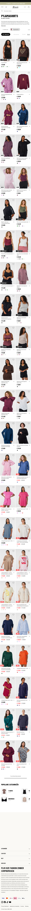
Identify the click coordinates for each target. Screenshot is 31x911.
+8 (8, 66)
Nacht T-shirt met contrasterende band (5, 222)
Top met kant (4, 62)
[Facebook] (5, 902)
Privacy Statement (5, 906)
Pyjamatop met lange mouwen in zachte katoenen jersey (6, 637)
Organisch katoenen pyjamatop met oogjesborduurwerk (5, 382)
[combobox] (15, 11)
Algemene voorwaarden (14, 906)
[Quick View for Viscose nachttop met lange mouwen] (29, 445)
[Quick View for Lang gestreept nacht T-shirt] (29, 509)
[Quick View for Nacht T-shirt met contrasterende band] (14, 222)
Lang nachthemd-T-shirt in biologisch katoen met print (6, 573)
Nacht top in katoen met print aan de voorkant (7, 732)
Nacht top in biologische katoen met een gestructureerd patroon (22, 190)
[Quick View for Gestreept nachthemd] (14, 158)
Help (2, 858)
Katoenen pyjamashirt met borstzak (6, 95)
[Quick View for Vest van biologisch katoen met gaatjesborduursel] (29, 158)
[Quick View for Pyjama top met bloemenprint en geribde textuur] (14, 318)
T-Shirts (10, 791)
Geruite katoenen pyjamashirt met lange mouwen (5, 127)
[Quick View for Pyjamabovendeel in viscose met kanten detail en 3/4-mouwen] (29, 477)
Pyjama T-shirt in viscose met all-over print (6, 509)
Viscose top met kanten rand (22, 222)
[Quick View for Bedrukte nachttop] (29, 732)
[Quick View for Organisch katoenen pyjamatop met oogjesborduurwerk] (14, 381)
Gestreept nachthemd (5, 158)
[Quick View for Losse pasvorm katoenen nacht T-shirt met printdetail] (29, 541)
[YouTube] (10, 902)
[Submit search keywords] (2, 11)
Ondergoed (10, 799)
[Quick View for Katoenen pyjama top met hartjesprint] (29, 62)
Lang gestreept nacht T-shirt (22, 509)
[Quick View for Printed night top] (29, 94)
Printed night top (20, 94)
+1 (24, 226)
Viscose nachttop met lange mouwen (22, 446)
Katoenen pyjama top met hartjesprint (22, 63)
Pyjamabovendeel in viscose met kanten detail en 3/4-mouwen (22, 477)
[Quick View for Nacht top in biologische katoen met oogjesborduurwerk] (29, 381)
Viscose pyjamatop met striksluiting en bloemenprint (22, 605)
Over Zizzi (3, 863)
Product (24, 34)
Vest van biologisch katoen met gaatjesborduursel (22, 158)
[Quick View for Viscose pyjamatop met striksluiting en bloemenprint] (29, 605)
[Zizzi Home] (15, 7)
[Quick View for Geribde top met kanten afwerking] (29, 318)
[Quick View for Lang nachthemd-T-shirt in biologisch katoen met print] (14, 573)
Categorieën (4, 848)
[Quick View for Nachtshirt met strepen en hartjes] (29, 286)
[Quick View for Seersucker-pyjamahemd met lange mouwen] (14, 477)
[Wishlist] (13, 41)
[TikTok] (7, 902)
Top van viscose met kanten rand (22, 254)
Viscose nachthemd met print (21, 764)
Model (28, 34)
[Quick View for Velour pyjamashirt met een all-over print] (29, 126)
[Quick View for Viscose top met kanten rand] (29, 222)
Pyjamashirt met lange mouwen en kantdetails (6, 669)
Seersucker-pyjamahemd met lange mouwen (6, 477)
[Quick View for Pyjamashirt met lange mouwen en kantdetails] (14, 668)
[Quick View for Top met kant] (14, 62)
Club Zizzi (3, 853)
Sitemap (26, 906)
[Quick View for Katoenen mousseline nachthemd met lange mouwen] (14, 445)
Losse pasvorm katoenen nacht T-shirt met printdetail (22, 541)
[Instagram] (2, 902)
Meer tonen (3, 25)
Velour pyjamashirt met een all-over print (22, 127)
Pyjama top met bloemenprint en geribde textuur (6, 318)
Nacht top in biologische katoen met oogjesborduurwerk (22, 382)
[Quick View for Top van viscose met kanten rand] (29, 254)
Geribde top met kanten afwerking (21, 318)
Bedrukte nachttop (20, 732)
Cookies (22, 906)
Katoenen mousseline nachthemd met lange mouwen (5, 446)
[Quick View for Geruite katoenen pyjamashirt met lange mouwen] (14, 126)
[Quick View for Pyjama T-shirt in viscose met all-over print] (14, 509)
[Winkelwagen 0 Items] (29, 7)
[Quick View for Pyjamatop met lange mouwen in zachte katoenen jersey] (14, 636)
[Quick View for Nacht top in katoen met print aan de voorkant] (14, 732)
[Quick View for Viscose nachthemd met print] (29, 764)
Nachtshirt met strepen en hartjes (22, 286)
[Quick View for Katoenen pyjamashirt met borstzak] (14, 94)
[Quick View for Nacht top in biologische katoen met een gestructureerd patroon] (29, 190)
